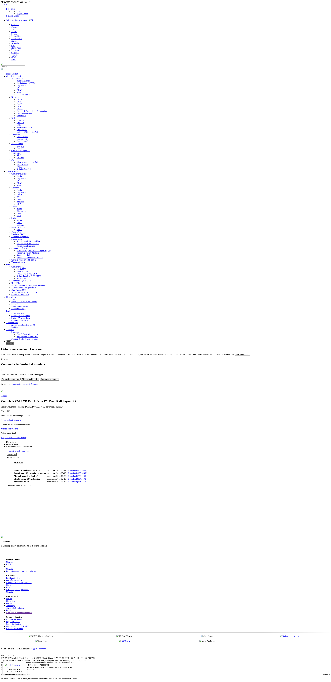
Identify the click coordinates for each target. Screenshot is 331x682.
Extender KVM (17, 313)
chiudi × (326, 674)
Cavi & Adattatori (13, 76)
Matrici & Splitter (18, 227)
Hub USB (15, 283)
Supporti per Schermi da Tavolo (30, 257)
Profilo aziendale (13, 578)
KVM (8, 311)
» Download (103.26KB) (76, 470)
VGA (19, 92)
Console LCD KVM (19, 320)
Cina (13, 45)
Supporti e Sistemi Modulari (28, 253)
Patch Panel (16, 304)
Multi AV (20, 225)
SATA (19, 167)
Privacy (9, 610)
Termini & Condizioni (15, 608)
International (16, 38)
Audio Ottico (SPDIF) (26, 83)
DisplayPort (21, 85)
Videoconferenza (18, 262)
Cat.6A (19, 104)
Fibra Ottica (21, 116)
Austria (14, 31)
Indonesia (15, 50)
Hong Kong (16, 48)
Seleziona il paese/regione (16, 20)
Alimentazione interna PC (27, 162)
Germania (15, 25)
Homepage (16, 384)
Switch (14, 218)
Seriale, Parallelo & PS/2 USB (29, 276)
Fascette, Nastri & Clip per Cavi (24, 339)
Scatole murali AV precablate (28, 241)
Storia (8, 585)
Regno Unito (16, 36)
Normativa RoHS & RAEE (17, 626)
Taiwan (14, 55)
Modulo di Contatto (14, 619)
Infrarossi (20, 202)
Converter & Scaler (19, 174)
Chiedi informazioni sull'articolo (19, 446)
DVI (18, 88)
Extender (15, 188)
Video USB (21, 278)
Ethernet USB (22, 271)
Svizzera (14, 34)
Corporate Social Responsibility (19, 583)
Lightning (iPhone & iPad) (27, 132)
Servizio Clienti (12, 16)
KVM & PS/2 (22, 164)
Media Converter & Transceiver (24, 302)
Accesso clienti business (11, 420)
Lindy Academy (10, 342)
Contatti (9, 569)
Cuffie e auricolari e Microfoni (23, 260)
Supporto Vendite (13, 622)
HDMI (19, 90)
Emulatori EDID (18, 234)
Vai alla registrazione (9, 429)
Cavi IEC (20, 148)
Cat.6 (19, 102)
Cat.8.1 (19, 109)
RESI (8, 564)
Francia (14, 27)
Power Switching (18, 309)
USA (13, 59)
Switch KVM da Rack (20, 318)
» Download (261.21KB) (76, 482)
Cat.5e (19, 99)
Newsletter (10, 601)
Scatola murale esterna (26, 246)
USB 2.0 (20, 120)
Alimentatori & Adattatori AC (23, 325)
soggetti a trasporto (38, 649)
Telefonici (15, 153)
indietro (4, 396)
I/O (12, 160)
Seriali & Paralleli (24, 169)
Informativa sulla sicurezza (18, 451)
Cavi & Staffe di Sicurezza (27, 334)
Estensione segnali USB (21, 281)
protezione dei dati (242, 354)
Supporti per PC (23, 255)
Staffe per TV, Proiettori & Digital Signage (34, 250)
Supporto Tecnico (13, 624)
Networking (11, 297)
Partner (7, 4)
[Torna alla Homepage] (2, 64)
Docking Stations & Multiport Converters (28, 285)
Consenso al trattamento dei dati (19, 612)
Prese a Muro (16, 239)
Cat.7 (19, 106)
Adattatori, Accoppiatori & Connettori (32, 111)
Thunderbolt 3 (22, 136)
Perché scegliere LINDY (16, 580)
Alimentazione (17, 143)
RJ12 (19, 155)
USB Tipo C (22, 130)
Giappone (15, 52)
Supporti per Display (19, 248)
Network (15, 97)
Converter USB (17, 267)
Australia (15, 43)
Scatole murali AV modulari (28, 243)
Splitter (14, 206)
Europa (14, 41)
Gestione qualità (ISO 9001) (17, 589)
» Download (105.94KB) (76, 473)
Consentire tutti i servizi (49, 379)
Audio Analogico (24, 81)
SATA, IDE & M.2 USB (27, 274)
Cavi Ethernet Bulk (24, 113)
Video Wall (16, 232)
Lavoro (9, 587)
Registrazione (22, 13)
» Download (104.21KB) (76, 479)
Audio (19, 176)
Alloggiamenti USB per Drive (23, 288)
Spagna (14, 29)
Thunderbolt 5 (22, 141)
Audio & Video (17, 78)
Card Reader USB (18, 290)
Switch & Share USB (20, 295)
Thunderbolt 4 (22, 139)
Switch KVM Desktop (20, 316)
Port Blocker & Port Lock (27, 336)
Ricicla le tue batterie (14, 628)
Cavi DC (20, 146)
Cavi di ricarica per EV (20, 150)
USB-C (20, 195)
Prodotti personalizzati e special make (21, 571)
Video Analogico (23, 95)
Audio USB (21, 269)
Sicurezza (15, 332)
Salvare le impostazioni (11, 379)
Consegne (10, 562)
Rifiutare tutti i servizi (30, 379)
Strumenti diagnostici (20, 236)
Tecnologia (10, 606)
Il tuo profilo (11, 9)
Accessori (10, 329)
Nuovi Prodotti (12, 74)
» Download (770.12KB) (76, 476)
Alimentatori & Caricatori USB (24, 292)
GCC (13, 57)
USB (13, 118)
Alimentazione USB (25, 127)
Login (19, 11)
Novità (9, 599)
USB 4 (19, 125)
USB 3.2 (20, 123)
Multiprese (15, 327)
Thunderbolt (16, 134)
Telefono (20, 157)
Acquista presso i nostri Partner (13, 437)
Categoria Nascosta (30, 384)
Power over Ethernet (19, 306)
